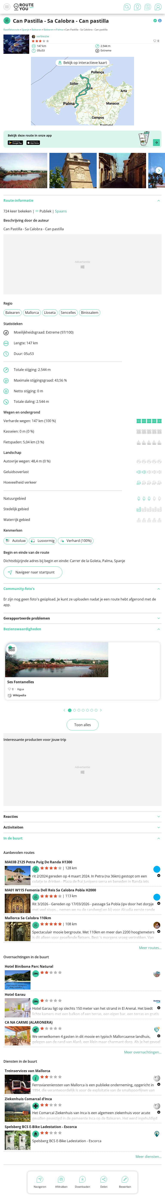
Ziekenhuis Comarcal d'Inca (28, 1099)
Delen (103, 1186)
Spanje (25, 29)
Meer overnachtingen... (143, 1052)
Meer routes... (150, 947)
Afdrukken (61, 1186)
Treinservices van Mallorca (27, 1070)
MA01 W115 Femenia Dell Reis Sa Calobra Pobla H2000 (50, 890)
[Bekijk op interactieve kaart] (82, 122)
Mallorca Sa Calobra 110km (28, 918)
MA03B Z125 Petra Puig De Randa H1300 (38, 862)
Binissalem (89, 312)
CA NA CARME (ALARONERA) (28, 1022)
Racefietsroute (11, 29)
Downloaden (82, 1186)
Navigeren (40, 1186)
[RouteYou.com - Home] (24, 6)
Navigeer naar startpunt (35, 572)
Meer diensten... (149, 1156)
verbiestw (43, 36)
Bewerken (125, 1186)
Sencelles (68, 312)
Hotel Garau (15, 994)
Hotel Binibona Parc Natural (29, 966)
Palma (59, 29)
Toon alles (82, 724)
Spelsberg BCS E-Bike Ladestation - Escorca (41, 1126)
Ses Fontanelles (20, 682)
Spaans (61, 211)
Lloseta (50, 312)
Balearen (36, 29)
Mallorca (32, 312)
